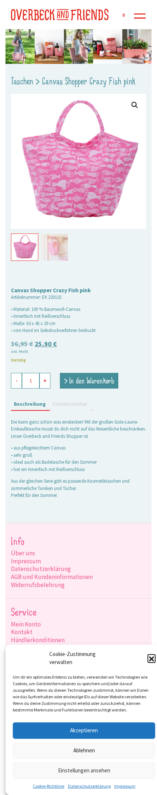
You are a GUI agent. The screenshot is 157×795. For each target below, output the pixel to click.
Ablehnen (84, 750)
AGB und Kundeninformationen (52, 577)
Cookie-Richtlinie (48, 786)
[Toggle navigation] (140, 15)
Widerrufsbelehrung (38, 585)
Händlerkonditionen (38, 640)
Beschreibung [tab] (30, 404)
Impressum (124, 786)
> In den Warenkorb (89, 381)
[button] (151, 658)
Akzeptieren (84, 730)
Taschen (22, 82)
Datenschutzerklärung (89, 786)
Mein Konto (26, 624)
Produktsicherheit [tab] (70, 404)
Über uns (23, 553)
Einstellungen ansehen (84, 770)
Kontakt (21, 632)
